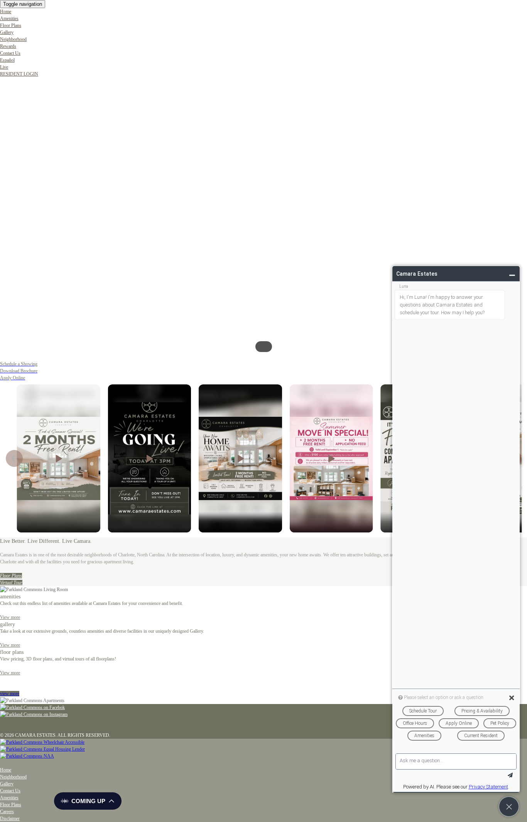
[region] (263, 218)
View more (10, 672)
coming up (88, 801)
